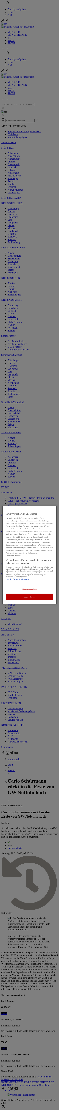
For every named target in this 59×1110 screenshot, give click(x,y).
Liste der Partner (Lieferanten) (17, 579)
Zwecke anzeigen (29, 589)
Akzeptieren (29, 597)
